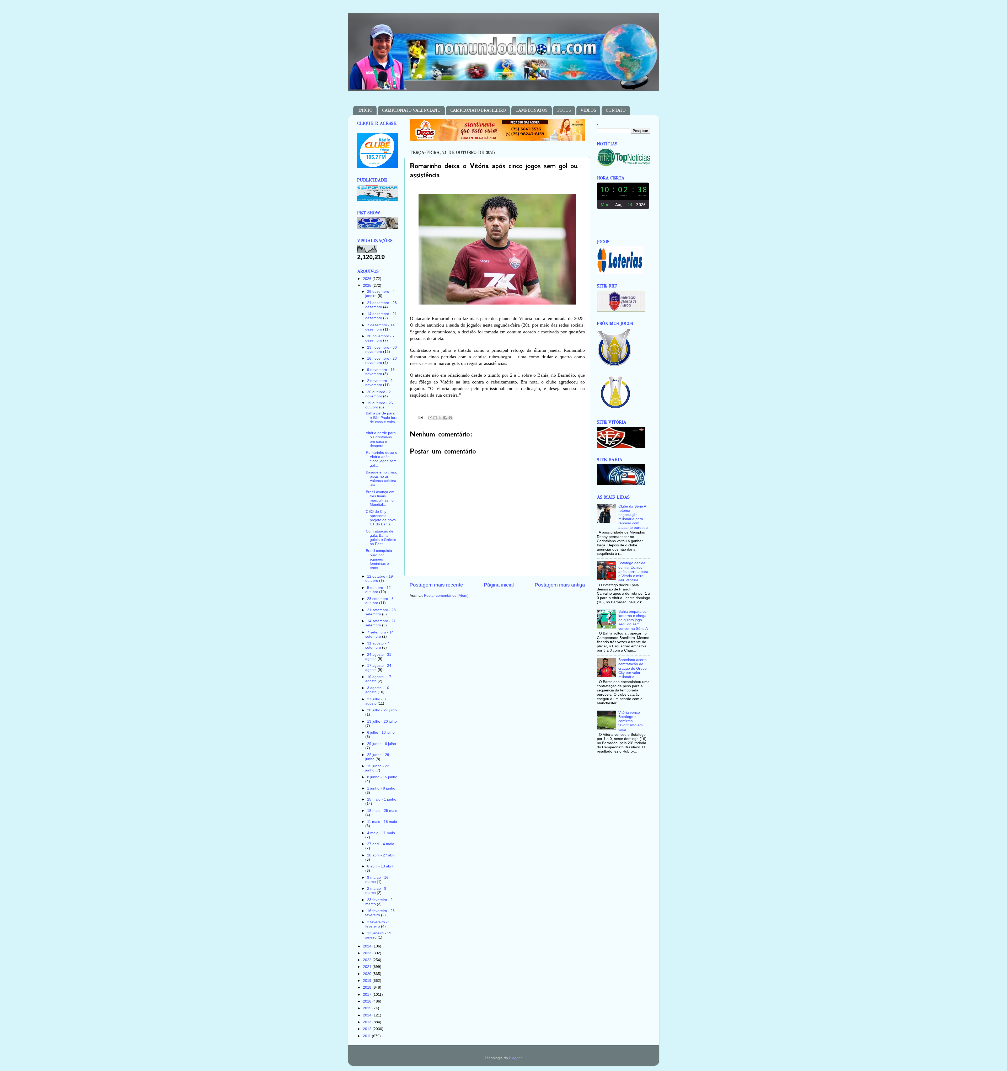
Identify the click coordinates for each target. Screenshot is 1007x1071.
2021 (367, 967)
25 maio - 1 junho (381, 799)
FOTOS (564, 110)
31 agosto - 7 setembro (377, 645)
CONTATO (616, 110)
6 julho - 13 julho (381, 732)
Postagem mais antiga (560, 585)
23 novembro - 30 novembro (381, 349)
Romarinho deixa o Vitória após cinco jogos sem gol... (381, 459)
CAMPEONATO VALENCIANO (411, 110)
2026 (367, 279)
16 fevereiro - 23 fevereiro (380, 913)
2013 (367, 1022)
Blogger (515, 1058)
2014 (367, 1015)
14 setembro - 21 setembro (380, 623)
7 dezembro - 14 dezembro (380, 327)
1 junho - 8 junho (381, 788)
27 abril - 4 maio (380, 844)
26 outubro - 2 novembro (378, 394)
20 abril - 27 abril (381, 855)
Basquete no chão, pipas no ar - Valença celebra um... (381, 478)
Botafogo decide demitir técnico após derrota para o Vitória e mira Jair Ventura (633, 571)
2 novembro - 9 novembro (379, 383)
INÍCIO (365, 110)
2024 (367, 946)
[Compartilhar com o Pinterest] (450, 417)
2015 (367, 1008)
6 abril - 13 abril (380, 866)
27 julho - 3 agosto (375, 701)
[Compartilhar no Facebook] (445, 417)
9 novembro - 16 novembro (380, 372)
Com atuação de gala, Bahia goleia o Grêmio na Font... (381, 537)
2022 (367, 960)
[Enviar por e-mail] (430, 417)
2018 (367, 987)
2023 (367, 953)
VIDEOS (588, 110)
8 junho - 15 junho (382, 777)
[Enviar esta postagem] (421, 417)
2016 (367, 1001)
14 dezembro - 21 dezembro (381, 316)
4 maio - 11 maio (381, 833)
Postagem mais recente (436, 585)
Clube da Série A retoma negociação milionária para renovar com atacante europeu (633, 517)
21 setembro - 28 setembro (380, 612)
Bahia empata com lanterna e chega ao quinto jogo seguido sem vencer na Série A (634, 620)
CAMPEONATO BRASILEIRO (478, 110)
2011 (367, 1036)
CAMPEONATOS (532, 110)
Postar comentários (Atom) (446, 596)
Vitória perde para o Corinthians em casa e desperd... (381, 439)
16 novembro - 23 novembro (381, 360)
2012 (367, 1029)
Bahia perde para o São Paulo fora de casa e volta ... (382, 419)
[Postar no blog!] (435, 417)
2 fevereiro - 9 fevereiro (377, 924)
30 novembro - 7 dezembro (380, 338)
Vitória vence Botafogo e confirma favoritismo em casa (630, 721)
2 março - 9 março (375, 891)
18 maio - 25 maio (382, 811)
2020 (367, 974)
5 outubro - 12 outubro (378, 590)
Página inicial (499, 585)
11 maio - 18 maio (382, 822)
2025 (367, 285)
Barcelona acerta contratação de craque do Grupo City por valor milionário (632, 668)
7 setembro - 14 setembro (379, 634)
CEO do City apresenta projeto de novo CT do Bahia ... (381, 518)
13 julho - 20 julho (382, 721)
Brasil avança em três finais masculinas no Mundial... (380, 498)
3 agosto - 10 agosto (377, 690)
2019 (367, 981)
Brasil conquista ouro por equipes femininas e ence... (379, 559)
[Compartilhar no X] (440, 417)
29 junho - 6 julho (381, 744)
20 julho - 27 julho (382, 710)
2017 (367, 995)
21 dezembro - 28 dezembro (381, 305)
